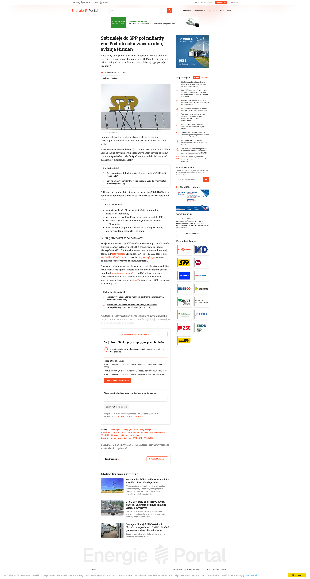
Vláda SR (148, 438)
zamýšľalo (136, 280)
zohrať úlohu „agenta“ (122, 273)
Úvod (85, 10)
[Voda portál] (101, 2)
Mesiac (205, 77)
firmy (123, 432)
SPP (140, 438)
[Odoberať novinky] (206, 179)
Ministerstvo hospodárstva (153, 432)
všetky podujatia (192, 233)
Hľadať (169, 10)
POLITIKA (105, 435)
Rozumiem (297, 575)
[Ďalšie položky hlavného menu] (236, 10)
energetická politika (110, 432)
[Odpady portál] (81, 2)
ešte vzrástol (118, 253)
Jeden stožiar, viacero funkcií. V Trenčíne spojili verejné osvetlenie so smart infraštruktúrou (195, 135)
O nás (203, 2)
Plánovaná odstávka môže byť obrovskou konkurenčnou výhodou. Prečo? (194, 143)
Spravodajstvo (199, 10)
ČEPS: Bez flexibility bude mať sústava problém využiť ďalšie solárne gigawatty (195, 159)
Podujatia (187, 10)
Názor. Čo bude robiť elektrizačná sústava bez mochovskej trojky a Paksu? (193, 126)
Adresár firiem (225, 10)
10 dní (196, 77)
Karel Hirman (133, 432)
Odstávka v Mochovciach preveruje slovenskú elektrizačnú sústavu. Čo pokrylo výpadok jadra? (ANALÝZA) (194, 151)
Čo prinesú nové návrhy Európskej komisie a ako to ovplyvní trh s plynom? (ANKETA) (137, 182)
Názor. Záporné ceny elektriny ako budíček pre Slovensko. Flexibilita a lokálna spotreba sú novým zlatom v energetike (194, 93)
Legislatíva (212, 10)
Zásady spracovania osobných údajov (186, 569)
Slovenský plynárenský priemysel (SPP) (119, 438)
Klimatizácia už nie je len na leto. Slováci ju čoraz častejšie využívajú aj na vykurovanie (195, 102)
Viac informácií (252, 575)
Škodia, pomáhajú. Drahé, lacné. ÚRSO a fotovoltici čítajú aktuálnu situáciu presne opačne (193, 84)
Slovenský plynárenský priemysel (126, 435)
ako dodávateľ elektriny (113, 257)
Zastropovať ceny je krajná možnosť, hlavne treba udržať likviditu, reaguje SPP (137, 174)
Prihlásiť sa (233, 2)
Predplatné (221, 2)
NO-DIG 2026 (184, 214)
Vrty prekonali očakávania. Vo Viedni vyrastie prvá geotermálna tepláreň (195, 109)
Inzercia (196, 2)
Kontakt (210, 2)
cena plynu (116, 430)
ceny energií (145, 430)
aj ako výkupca (147, 257)
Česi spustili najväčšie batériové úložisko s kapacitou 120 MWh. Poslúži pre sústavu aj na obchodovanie (193, 117)
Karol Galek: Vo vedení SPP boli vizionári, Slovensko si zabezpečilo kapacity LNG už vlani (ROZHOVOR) (132, 306)
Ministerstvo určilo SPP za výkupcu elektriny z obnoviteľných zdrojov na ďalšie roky (135, 298)
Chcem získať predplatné (117, 380)
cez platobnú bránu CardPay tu (130, 416)
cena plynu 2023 (130, 430)
